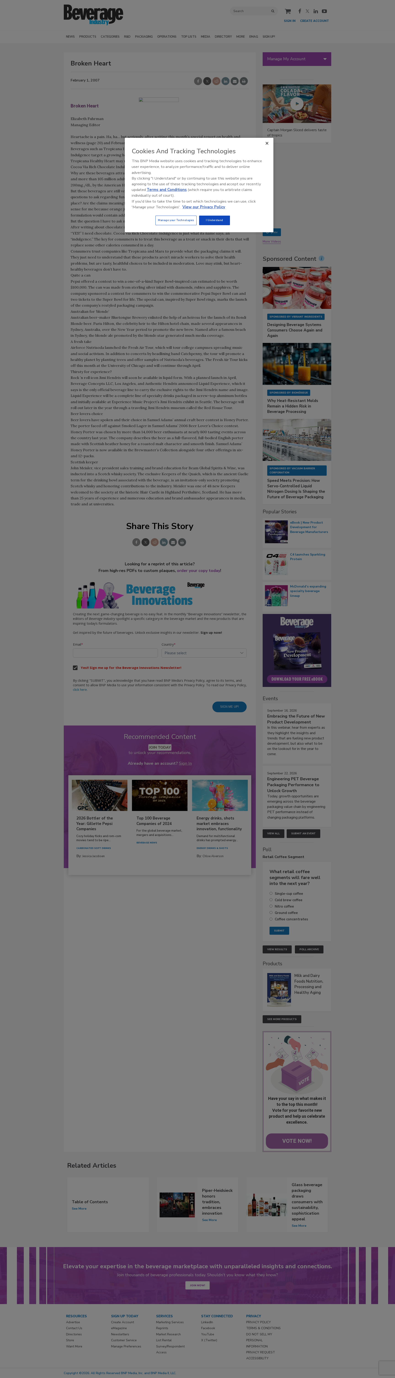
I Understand (214, 220)
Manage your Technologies (176, 220)
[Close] (267, 143)
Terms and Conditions (167, 189)
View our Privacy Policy (203, 207)
